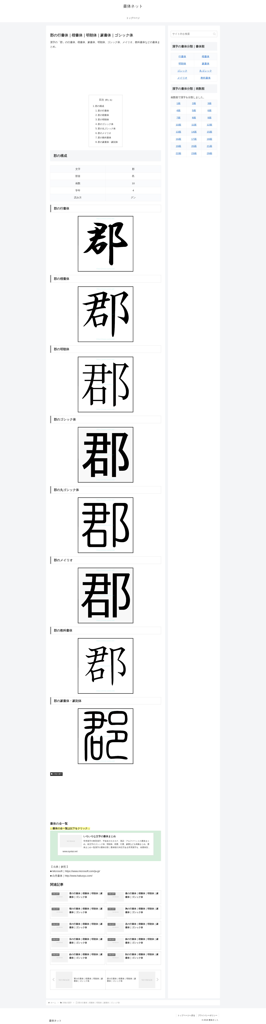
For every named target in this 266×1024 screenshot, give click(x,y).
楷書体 (205, 56)
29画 (209, 153)
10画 (178, 124)
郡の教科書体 (104, 137)
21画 (209, 146)
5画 (194, 110)
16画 (178, 139)
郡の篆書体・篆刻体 (108, 142)
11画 (193, 124)
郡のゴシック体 (105, 124)
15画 (209, 132)
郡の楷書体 (103, 115)
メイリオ (182, 78)
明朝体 (182, 63)
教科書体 (206, 78)
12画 (209, 124)
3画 (209, 103)
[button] (214, 34)
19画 (178, 146)
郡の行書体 (103, 110)
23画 (194, 153)
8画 (194, 117)
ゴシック (182, 70)
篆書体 (205, 63)
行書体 (182, 56)
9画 (209, 117)
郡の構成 (99, 106)
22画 (178, 153)
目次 (101, 99)
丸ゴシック (205, 70)
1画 (178, 103)
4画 (178, 110)
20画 (194, 146)
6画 (209, 110)
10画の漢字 (57, 774)
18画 (209, 139)
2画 (194, 103)
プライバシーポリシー (207, 1015)
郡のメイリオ (104, 133)
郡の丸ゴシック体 (107, 128)
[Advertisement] (105, 72)
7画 (178, 117)
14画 (194, 132)
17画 (194, 139)
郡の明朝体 (103, 119)
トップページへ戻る (186, 1015)
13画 (178, 132)
